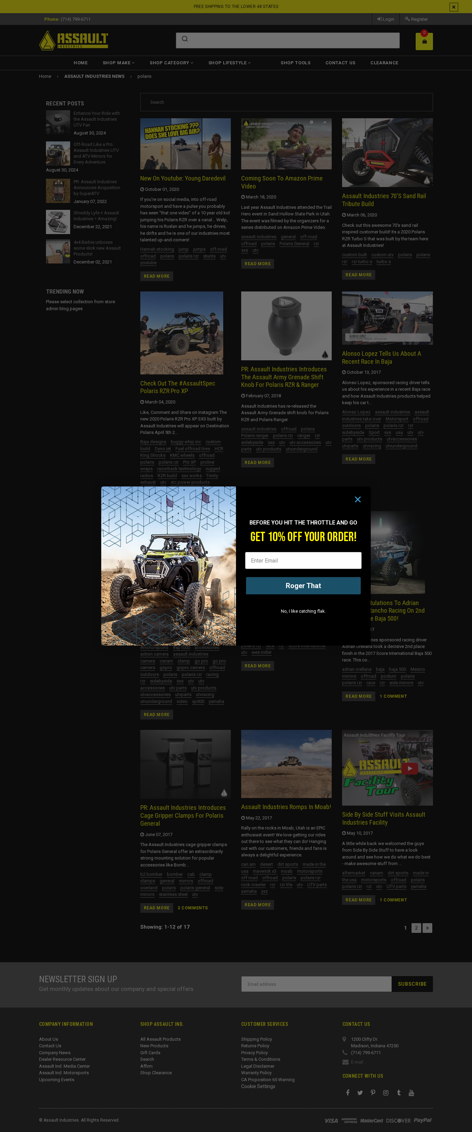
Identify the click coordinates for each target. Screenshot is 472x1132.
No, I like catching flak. (303, 611)
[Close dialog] (358, 499)
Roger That (303, 586)
